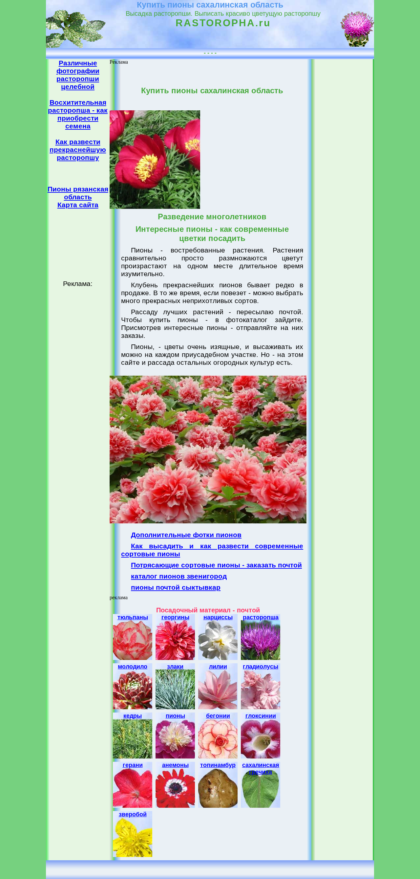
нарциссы (218, 617)
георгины (175, 617)
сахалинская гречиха (260, 768)
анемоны (175, 765)
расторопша (261, 617)
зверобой (133, 814)
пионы (175, 716)
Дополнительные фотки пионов (186, 534)
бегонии (218, 716)
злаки (175, 666)
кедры (132, 716)
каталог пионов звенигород (179, 576)
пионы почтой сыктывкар (175, 587)
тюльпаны (132, 617)
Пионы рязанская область (78, 193)
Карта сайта (77, 205)
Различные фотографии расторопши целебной (77, 74)
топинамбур (218, 765)
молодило (132, 666)
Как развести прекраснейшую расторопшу (78, 149)
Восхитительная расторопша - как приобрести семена (78, 114)
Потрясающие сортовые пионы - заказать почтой (216, 565)
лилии (218, 666)
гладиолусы (260, 666)
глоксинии (260, 716)
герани (133, 765)
